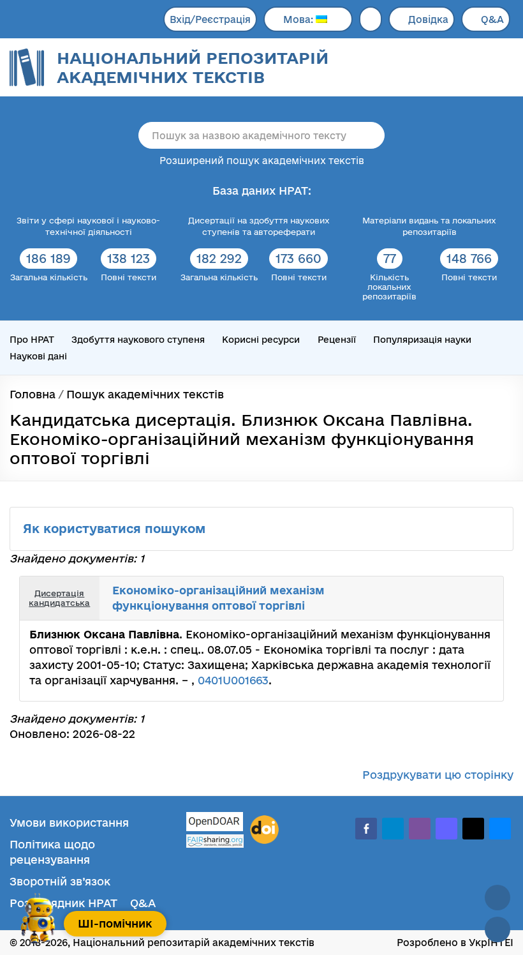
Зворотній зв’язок (60, 881)
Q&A (492, 19)
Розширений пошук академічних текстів (261, 160)
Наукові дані (38, 356)
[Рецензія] (483, 589)
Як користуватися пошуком (116, 529)
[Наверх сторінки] (497, 897)
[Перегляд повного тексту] (441, 589)
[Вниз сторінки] (497, 929)
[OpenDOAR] (215, 823)
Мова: (299, 19)
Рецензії (337, 340)
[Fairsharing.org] (215, 841)
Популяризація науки (422, 340)
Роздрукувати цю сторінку (437, 775)
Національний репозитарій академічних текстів (192, 67)
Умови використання (69, 822)
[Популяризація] (483, 607)
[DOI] (264, 830)
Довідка (428, 19)
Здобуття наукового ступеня (138, 340)
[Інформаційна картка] (455, 589)
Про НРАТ (32, 340)
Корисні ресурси (261, 340)
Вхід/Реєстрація (210, 19)
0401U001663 (233, 680)
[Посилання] (469, 589)
